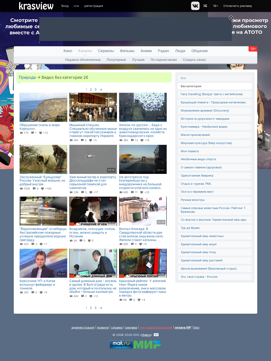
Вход (65, 6)
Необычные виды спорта (198, 159)
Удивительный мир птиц (198, 252)
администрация (82, 327)
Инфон (146, 335)
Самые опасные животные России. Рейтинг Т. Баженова (213, 210)
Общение (199, 51)
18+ (215, 6)
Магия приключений (195, 135)
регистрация (93, 6)
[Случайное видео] (205, 6)
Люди (180, 51)
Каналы (85, 51)
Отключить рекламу (237, 6)
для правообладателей (156, 327)
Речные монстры (193, 200)
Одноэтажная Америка (197, 175)
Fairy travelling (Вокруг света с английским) (212, 94)
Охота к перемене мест (197, 191)
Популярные (116, 60)
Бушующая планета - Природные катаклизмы (213, 102)
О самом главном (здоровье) (201, 167)
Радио (163, 51)
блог (196, 327)
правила (103, 327)
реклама (131, 327)
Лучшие (138, 60)
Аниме (146, 51)
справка (117, 327)
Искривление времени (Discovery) (205, 110)
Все (183, 78)
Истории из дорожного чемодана (205, 119)
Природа (27, 77)
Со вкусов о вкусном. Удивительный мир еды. (214, 219)
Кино (68, 51)
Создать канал (194, 60)
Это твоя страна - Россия (199, 277)
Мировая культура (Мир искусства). (207, 143)
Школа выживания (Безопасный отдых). (209, 268)
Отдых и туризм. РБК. (196, 184)
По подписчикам (164, 60)
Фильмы (127, 51)
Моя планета (190, 151)
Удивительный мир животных (202, 236)
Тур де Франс (190, 228)
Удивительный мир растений (202, 260)
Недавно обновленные (83, 60)
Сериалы (106, 51)
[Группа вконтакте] (195, 9)
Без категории (191, 86)
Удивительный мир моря (198, 244)
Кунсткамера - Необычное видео (204, 126)
